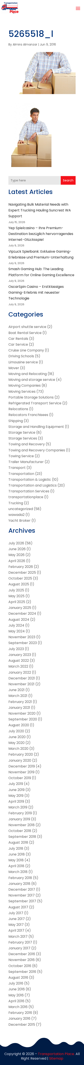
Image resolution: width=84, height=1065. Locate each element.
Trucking (15, 503)
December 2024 (22, 613)
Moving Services (22, 391)
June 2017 (16, 918)
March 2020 (18, 748)
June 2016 (16, 989)
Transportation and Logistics (32, 485)
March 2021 (17, 695)
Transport (17, 467)
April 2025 (16, 601)
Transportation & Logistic (29, 479)
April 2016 (16, 1001)
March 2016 (18, 1006)
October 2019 (19, 777)
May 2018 (16, 860)
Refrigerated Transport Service (34, 403)
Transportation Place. (56, 1053)
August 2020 (18, 725)
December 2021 (21, 678)
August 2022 (18, 660)
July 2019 (15, 783)
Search (68, 180)
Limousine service (23, 362)
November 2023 (21, 637)
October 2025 (20, 578)
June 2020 (17, 736)
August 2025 (18, 584)
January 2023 (19, 654)
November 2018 (21, 824)
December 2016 (21, 954)
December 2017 (21, 889)
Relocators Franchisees (28, 414)
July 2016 (15, 983)
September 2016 (22, 971)
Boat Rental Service (25, 332)
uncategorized (20, 508)
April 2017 (16, 930)
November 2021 (21, 684)
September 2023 (22, 642)
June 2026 (17, 549)
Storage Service (21, 432)
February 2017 (20, 942)
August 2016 (18, 977)
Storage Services (22, 438)
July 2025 (16, 590)
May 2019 (15, 795)
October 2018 (19, 830)
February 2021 (20, 701)
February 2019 (20, 813)
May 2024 (16, 631)
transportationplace (25, 497)
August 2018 (18, 842)
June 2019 (16, 789)
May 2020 (16, 742)
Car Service (18, 344)
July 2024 (16, 625)
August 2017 (18, 907)
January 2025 (19, 607)
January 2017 (19, 948)
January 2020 (19, 760)
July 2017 (15, 913)
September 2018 (22, 836)
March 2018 (18, 871)
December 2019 (21, 766)
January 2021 (19, 707)
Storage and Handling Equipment (36, 426)
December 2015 (21, 1024)
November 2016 (21, 959)
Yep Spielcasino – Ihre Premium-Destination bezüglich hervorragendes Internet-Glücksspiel (40, 233)
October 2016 (19, 965)
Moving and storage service (31, 379)
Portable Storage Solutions (31, 397)
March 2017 (18, 936)
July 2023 (16, 648)
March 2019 (17, 807)
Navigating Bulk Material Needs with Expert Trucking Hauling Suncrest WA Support (39, 210)
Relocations (18, 408)
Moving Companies (24, 385)
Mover (13, 368)
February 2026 (20, 566)
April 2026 (16, 560)
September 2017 (22, 901)
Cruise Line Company (26, 350)
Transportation (21, 473)
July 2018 (15, 848)
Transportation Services (28, 491)
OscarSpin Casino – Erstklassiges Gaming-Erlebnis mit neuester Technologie (36, 292)
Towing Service (21, 456)
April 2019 (16, 801)
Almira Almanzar (25, 44)
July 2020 (16, 731)
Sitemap (56, 1058)
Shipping (15, 420)
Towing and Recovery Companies (36, 450)
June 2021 (16, 689)
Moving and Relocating (27, 373)
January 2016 (19, 1018)
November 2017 (21, 895)
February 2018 (20, 877)
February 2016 (20, 1012)
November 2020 (22, 713)
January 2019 (19, 819)
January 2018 (19, 883)
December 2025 (22, 572)
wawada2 (16, 514)
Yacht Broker (19, 520)
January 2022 (19, 672)
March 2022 (18, 666)
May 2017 (16, 924)
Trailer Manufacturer (26, 461)
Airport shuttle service (27, 326)
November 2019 (21, 772)
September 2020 (22, 719)
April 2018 (16, 865)
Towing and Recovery (26, 444)
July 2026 (16, 543)
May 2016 (16, 995)
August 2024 (18, 619)
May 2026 (16, 554)
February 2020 (20, 754)
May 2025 (16, 596)
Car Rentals (18, 338)
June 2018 (16, 854)
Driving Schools (21, 356)
